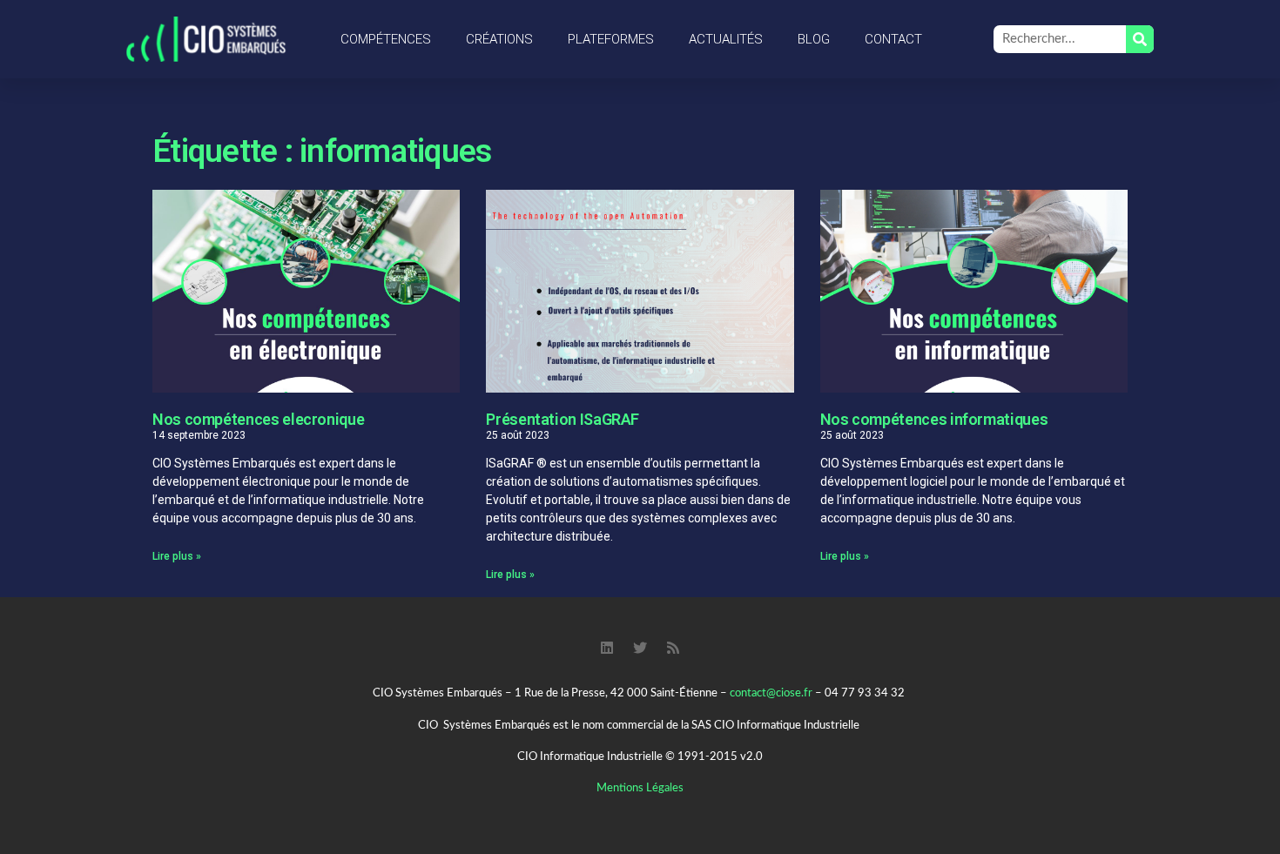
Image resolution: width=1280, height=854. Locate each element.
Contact (893, 39)
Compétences (385, 39)
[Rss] (673, 648)
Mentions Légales (640, 788)
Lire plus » (176, 556)
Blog (814, 39)
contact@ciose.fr (771, 693)
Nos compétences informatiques (934, 419)
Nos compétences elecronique (258, 419)
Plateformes (611, 39)
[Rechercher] (1140, 39)
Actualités (726, 39)
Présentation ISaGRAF (562, 419)
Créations (499, 39)
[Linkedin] (607, 648)
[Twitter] (640, 648)
